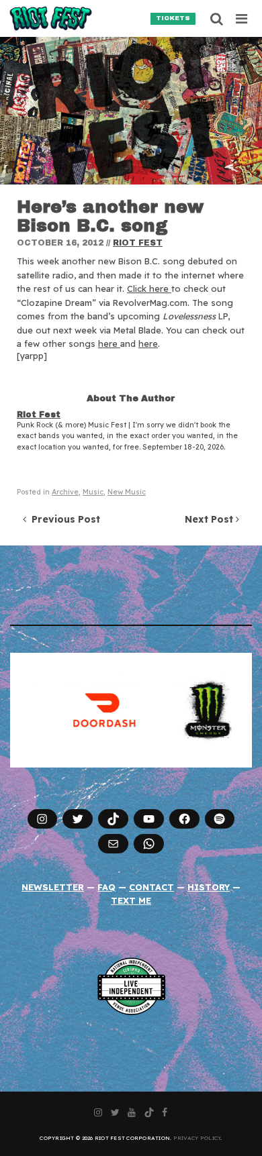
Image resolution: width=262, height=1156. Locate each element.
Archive (65, 492)
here (109, 343)
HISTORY (208, 887)
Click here (149, 288)
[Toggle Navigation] (242, 18)
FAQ (106, 887)
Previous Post (63, 519)
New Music (126, 492)
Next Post (210, 519)
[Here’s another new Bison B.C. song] (131, 111)
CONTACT (151, 887)
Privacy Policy (197, 1138)
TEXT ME (131, 900)
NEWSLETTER (52, 887)
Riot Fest (138, 243)
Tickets (173, 18)
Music (93, 492)
